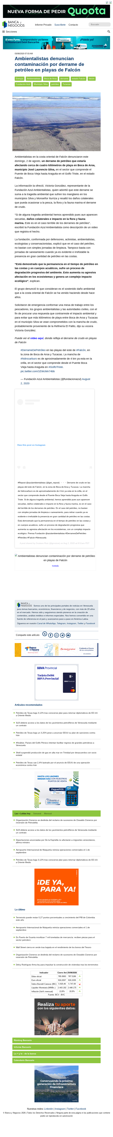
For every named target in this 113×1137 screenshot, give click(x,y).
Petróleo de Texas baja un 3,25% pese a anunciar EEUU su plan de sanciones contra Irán (55, 734)
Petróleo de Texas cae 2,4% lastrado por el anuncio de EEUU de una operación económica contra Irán (53, 763)
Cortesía (55, 566)
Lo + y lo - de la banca (25, 1053)
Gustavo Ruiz (42, 543)
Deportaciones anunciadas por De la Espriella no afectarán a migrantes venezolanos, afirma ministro (55, 841)
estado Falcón (78, 78)
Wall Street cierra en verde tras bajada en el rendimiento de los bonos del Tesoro (53, 947)
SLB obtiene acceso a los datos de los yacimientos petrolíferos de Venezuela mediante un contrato (56, 724)
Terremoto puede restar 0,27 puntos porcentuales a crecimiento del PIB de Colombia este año (55, 918)
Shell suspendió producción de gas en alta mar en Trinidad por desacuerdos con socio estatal (56, 753)
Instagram (71, 623)
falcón (91, 78)
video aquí (36, 338)
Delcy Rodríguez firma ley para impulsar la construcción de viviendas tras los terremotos (57, 964)
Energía (19, 78)
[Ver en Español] (110, 2)
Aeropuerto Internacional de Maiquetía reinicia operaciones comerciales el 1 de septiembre (53, 851)
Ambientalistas (33, 78)
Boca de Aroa (50, 78)
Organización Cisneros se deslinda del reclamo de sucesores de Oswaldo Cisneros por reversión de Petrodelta (56, 821)
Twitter (80, 623)
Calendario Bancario (24, 1060)
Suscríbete (60, 25)
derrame (64, 78)
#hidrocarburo (29, 358)
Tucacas (66, 84)
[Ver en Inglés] (107, 2)
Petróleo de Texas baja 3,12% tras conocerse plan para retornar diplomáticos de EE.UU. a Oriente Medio (57, 714)
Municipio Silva (41, 84)
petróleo (55, 84)
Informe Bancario (22, 1047)
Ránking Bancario (23, 1040)
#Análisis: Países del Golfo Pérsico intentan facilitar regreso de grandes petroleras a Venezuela (55, 744)
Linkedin (49, 1109)
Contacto (73, 25)
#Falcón (81, 350)
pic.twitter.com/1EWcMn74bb (38, 371)
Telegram (61, 623)
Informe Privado (43, 25)
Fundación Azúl (23, 84)
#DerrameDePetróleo (33, 350)
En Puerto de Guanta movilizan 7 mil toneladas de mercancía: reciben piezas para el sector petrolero (55, 938)
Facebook (90, 623)
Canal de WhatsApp (46, 623)
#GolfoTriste (56, 367)
